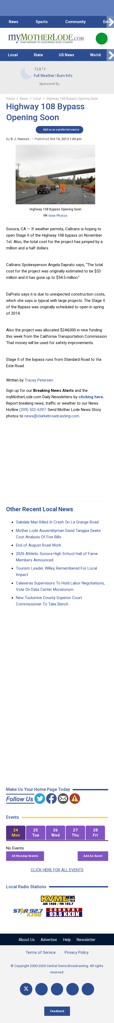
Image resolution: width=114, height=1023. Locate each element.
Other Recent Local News (39, 509)
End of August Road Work (38, 545)
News (13, 22)
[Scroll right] (110, 22)
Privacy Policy (77, 952)
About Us (27, 939)
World (95, 55)
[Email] (72, 989)
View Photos (57, 216)
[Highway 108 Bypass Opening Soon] (55, 203)
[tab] (15, 833)
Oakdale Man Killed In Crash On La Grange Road (57, 522)
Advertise (49, 939)
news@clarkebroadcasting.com (51, 416)
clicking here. (91, 397)
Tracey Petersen (39, 380)
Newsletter (86, 939)
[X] (26, 989)
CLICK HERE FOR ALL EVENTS (57, 870)
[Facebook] (41, 989)
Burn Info (64, 75)
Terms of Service (41, 952)
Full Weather (44, 75)
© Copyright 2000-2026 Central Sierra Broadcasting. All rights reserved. (57, 969)
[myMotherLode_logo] (46, 38)
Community (75, 22)
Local (13, 55)
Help (67, 939)
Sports (42, 22)
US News (66, 55)
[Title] (88, 989)
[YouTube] (57, 989)
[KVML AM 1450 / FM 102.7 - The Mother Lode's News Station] (58, 899)
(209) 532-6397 (32, 409)
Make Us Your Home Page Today (38, 789)
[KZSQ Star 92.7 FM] (25, 911)
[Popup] (102, 39)
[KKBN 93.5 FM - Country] (64, 911)
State (38, 55)
